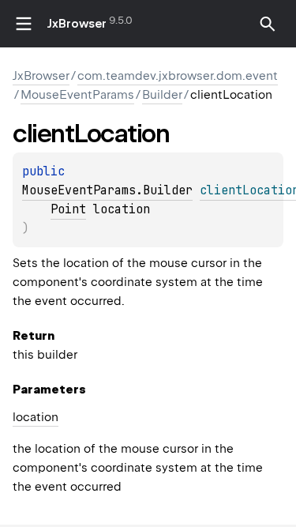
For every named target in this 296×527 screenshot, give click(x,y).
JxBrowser (77, 24)
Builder (162, 95)
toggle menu (24, 24)
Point (68, 209)
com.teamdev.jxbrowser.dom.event (177, 76)
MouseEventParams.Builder (107, 190)
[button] (267, 24)
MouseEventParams (77, 95)
